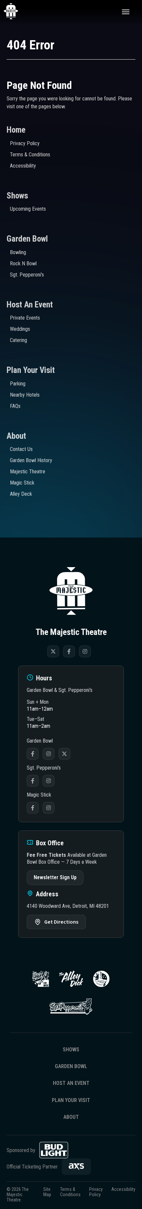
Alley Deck (21, 494)
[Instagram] (85, 651)
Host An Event (30, 304)
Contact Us (21, 449)
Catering (18, 340)
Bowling (18, 252)
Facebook (33, 754)
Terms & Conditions (30, 154)
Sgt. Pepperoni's (27, 275)
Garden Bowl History (31, 460)
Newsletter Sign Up (55, 877)
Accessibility (23, 166)
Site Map (47, 1192)
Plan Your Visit (31, 370)
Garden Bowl (27, 239)
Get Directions (61, 922)
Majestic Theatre (27, 471)
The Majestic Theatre (18, 11)
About (16, 436)
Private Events (25, 318)
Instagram (48, 754)
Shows (17, 195)
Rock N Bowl (23, 263)
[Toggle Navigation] (125, 11)
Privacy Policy (25, 143)
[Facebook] (69, 651)
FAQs (15, 406)
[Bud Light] (53, 1150)
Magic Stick (22, 483)
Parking (17, 384)
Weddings (20, 329)
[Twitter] (53, 651)
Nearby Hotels (25, 395)
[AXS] (76, 1166)
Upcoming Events (28, 209)
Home (16, 130)
